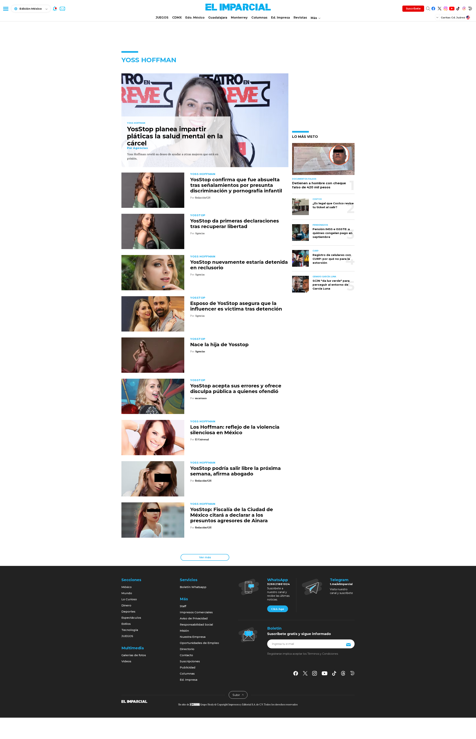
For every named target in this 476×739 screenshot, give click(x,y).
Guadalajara (217, 17)
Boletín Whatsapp (193, 587)
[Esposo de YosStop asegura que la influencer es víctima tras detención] (152, 313)
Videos (126, 661)
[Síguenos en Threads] (464, 8)
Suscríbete (413, 8)
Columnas (259, 17)
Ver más (205, 557)
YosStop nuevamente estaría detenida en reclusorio (239, 265)
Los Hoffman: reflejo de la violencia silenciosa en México (234, 430)
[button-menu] (5, 8)
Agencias (140, 148)
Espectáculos (131, 617)
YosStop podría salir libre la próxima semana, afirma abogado (235, 471)
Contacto (186, 655)
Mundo (126, 593)
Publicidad (187, 667)
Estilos (126, 624)
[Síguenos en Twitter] (439, 8)
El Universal (202, 439)
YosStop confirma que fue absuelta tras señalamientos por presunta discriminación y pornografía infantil (236, 185)
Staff (183, 606)
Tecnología (129, 630)
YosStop (197, 215)
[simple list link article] (323, 160)
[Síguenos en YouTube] (452, 8)
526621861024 (278, 584)
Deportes (128, 611)
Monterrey (239, 17)
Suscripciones (190, 661)
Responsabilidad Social (196, 624)
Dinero (126, 605)
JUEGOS (162, 17)
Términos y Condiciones (322, 653)
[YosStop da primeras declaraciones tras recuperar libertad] (152, 231)
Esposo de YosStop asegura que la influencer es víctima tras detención (236, 306)
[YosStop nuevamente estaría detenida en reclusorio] (152, 272)
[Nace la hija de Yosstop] (152, 354)
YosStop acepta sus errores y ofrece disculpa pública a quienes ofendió (235, 388)
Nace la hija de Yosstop (219, 344)
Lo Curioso (129, 599)
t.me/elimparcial (341, 584)
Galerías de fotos (133, 655)
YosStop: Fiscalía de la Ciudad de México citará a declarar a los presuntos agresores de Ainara (231, 515)
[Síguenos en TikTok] (458, 8)
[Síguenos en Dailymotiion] (352, 673)
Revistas (300, 17)
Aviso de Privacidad (194, 618)
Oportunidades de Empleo (199, 643)
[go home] (134, 701)
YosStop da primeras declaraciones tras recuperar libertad (234, 223)
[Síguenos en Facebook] (433, 8)
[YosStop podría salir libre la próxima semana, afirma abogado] (152, 478)
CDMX (177, 17)
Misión (184, 630)
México (126, 587)
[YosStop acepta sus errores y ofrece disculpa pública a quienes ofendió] (152, 395)
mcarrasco (201, 398)
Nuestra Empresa (192, 637)
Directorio (187, 649)
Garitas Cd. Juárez (453, 17)
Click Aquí (277, 609)
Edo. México (195, 17)
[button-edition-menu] (437, 17)
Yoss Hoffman (136, 123)
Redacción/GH (203, 480)
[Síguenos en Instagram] (446, 8)
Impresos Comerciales (196, 612)
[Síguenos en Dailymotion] (470, 8)
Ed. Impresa (280, 17)
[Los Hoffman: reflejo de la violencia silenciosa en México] (152, 437)
